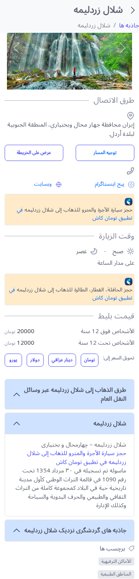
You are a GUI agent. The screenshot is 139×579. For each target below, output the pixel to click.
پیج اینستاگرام (109, 184)
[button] (16, 48)
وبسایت (43, 184)
